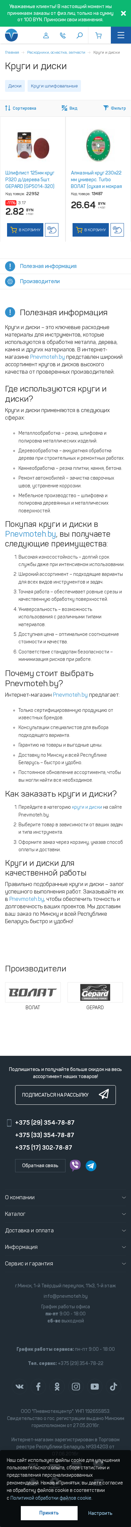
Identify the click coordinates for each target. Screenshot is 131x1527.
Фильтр (118, 108)
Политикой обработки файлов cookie (50, 1498)
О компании (20, 1197)
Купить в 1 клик (51, 230)
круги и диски (87, 807)
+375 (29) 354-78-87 (45, 1122)
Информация (21, 1247)
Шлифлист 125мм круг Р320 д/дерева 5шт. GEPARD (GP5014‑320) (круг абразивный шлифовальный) (29, 186)
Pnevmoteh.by (47, 357)
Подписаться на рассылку (55, 1095)
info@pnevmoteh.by (66, 1296)
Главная (12, 52)
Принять (49, 1513)
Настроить (100, 1513)
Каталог (15, 1214)
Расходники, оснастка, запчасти (56, 52)
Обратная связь (40, 1166)
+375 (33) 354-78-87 (44, 1135)
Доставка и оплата (29, 1230)
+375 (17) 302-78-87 (43, 1147)
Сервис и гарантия (29, 1263)
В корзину (29, 229)
